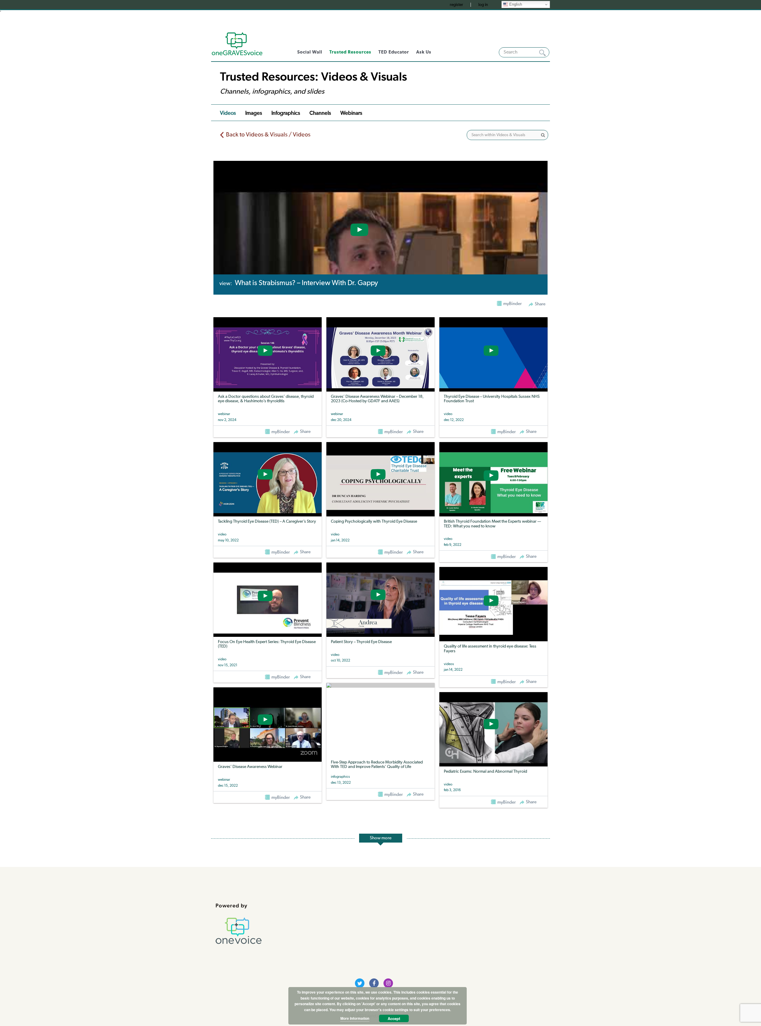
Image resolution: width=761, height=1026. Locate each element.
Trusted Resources (350, 52)
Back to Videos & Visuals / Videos (268, 135)
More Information (354, 1018)
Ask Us (423, 52)
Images (253, 113)
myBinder (280, 432)
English (515, 4)
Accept (394, 1018)
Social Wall (309, 52)
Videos (228, 113)
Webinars (351, 113)
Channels (320, 113)
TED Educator (393, 52)
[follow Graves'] (360, 983)
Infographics (285, 113)
